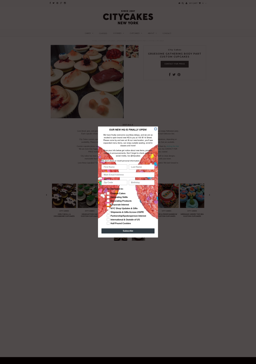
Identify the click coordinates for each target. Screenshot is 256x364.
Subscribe (128, 231)
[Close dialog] (155, 129)
